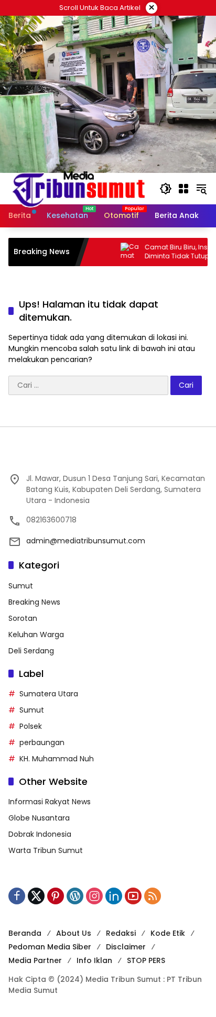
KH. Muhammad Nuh (56, 758)
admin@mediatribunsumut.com (85, 540)
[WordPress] (75, 896)
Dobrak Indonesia (39, 834)
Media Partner (35, 960)
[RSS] (152, 896)
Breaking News (34, 602)
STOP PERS (146, 960)
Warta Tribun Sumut (45, 850)
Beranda (24, 933)
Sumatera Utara (48, 693)
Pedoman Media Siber (49, 947)
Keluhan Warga (36, 634)
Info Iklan (94, 960)
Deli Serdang (31, 651)
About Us (73, 933)
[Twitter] (36, 896)
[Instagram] (94, 896)
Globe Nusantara (39, 818)
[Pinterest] (55, 896)
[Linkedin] (113, 896)
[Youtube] (133, 896)
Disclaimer (126, 947)
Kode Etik (167, 933)
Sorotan (22, 618)
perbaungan (41, 742)
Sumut (20, 586)
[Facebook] (16, 896)
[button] (165, 188)
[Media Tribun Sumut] (78, 188)
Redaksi (121, 933)
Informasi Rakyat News (49, 801)
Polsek (30, 726)
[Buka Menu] (183, 188)
